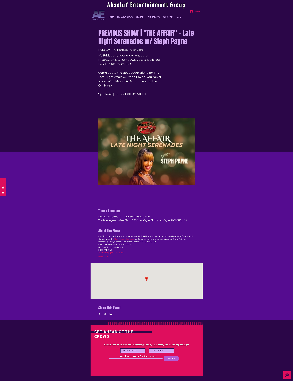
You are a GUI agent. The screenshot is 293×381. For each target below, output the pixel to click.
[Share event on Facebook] (99, 314)
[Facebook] (3, 182)
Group (178, 5)
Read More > (104, 257)
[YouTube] (3, 192)
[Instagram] (3, 187)
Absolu (116, 5)
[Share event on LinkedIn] (111, 314)
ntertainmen (149, 5)
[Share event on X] (105, 314)
